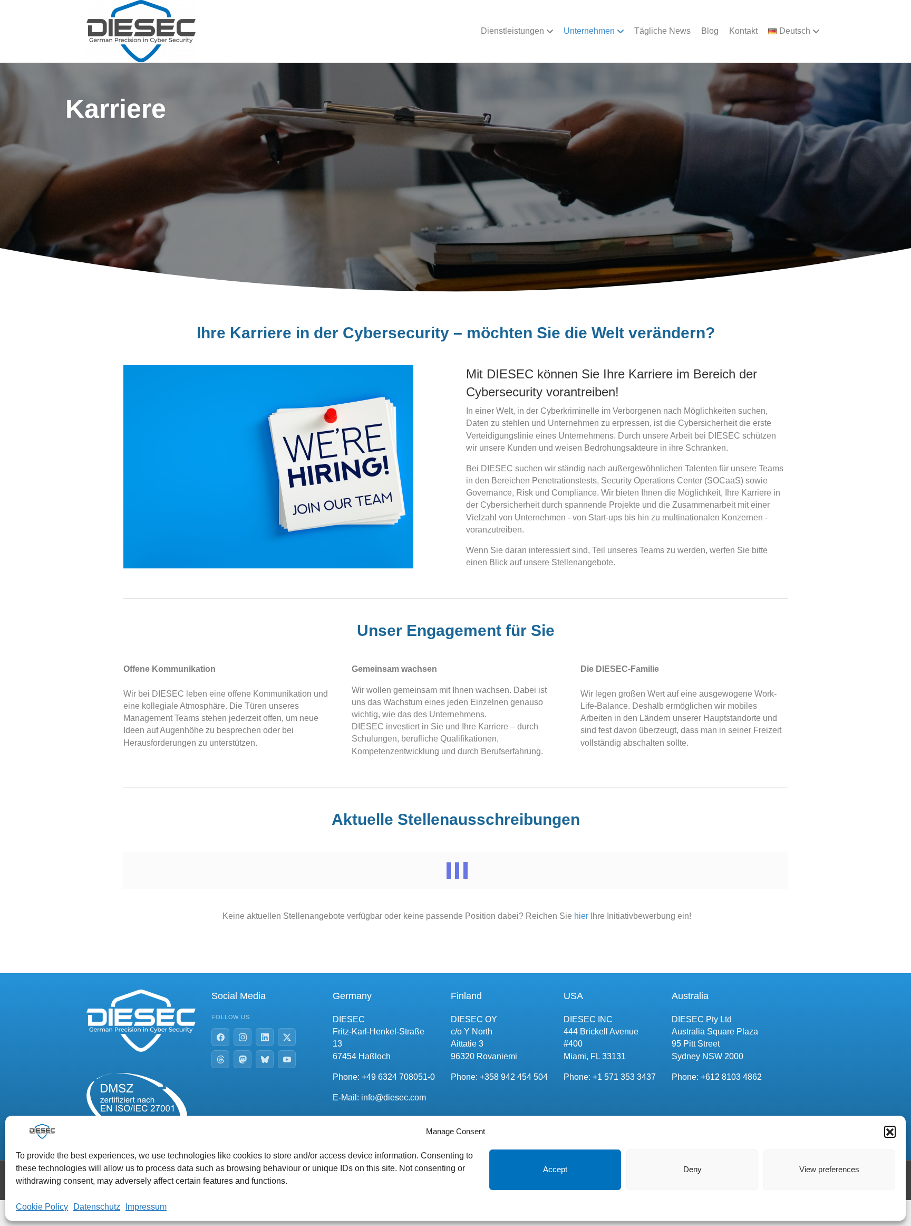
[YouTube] (287, 1059)
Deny (692, 1169)
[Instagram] (242, 1037)
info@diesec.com (393, 1097)
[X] (287, 1037)
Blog (710, 30)
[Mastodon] (242, 1059)
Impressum (146, 1206)
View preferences (829, 1169)
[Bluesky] (265, 1059)
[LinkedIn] (265, 1037)
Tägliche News (662, 30)
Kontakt (743, 30)
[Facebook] (220, 1037)
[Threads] (220, 1059)
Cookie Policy (42, 1206)
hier (581, 915)
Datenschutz (96, 1206)
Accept (555, 1169)
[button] (890, 1131)
